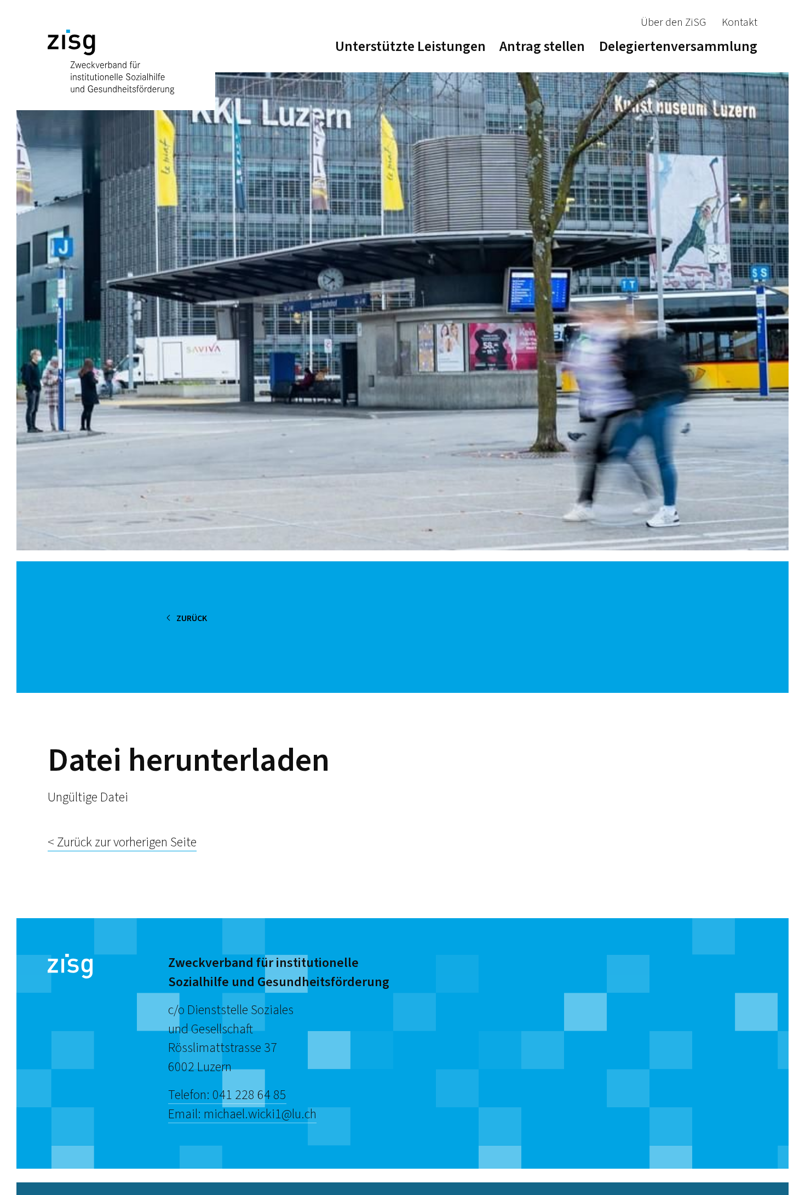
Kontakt (739, 22)
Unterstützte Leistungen (410, 46)
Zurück (191, 618)
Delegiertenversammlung (678, 46)
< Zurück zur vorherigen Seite (122, 842)
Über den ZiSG (673, 22)
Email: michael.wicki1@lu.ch (242, 1114)
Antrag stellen (542, 46)
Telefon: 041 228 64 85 (227, 1095)
